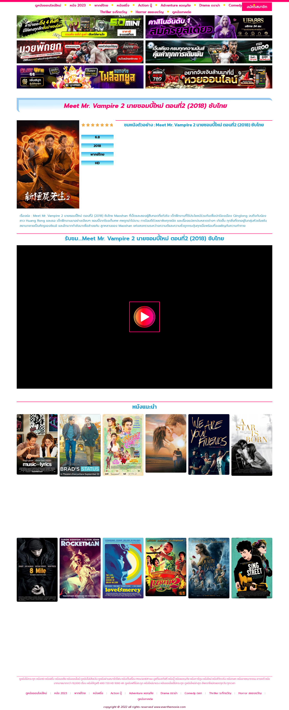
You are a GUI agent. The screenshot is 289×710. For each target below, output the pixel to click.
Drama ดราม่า (209, 5)
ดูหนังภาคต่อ (181, 12)
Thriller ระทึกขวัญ (113, 12)
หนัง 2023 (78, 5)
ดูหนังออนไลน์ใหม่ (48, 5)
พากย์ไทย (101, 5)
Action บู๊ (145, 5)
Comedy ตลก (239, 5)
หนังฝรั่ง (123, 5)
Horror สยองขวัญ (150, 12)
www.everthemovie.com (170, 707)
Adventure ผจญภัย (176, 5)
